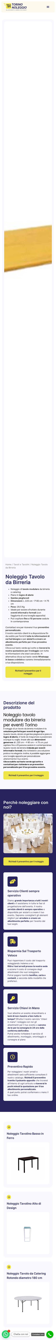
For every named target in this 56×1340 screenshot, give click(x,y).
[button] (48, 7)
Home (8, 564)
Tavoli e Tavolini (21, 564)
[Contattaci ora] (49, 1334)
